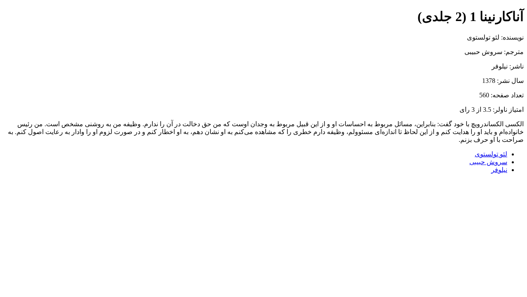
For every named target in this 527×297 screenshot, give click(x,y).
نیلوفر (499, 169)
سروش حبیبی (488, 161)
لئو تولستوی (491, 154)
